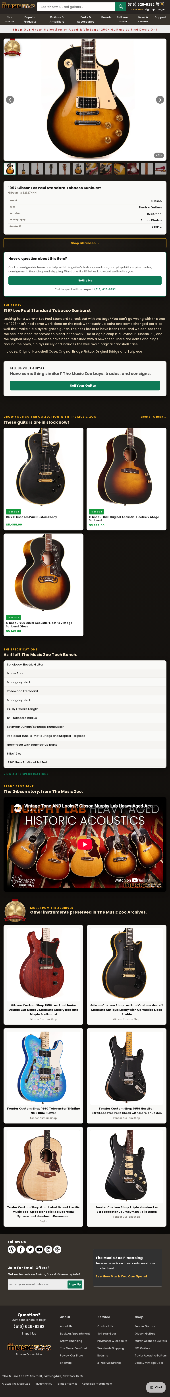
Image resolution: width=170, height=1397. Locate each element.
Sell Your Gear (106, 1333)
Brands (106, 17)
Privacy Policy (43, 1383)
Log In (162, 9)
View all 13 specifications (26, 774)
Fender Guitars (145, 1326)
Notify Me (85, 280)
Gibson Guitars (145, 1333)
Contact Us (105, 1326)
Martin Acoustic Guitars (151, 1341)
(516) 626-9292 (141, 4)
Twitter (30, 1249)
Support (160, 17)
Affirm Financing (71, 1341)
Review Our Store (71, 1355)
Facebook (21, 1249)
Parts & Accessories (86, 19)
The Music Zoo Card (73, 1348)
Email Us (29, 1333)
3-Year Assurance (109, 1363)
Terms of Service (66, 1383)
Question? (135, 9)
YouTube (39, 1249)
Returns (102, 1355)
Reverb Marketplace (12, 1249)
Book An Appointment (75, 1333)
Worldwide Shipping (110, 1348)
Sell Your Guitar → (85, 385)
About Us (66, 1326)
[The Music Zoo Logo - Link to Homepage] (18, 5)
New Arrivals (10, 19)
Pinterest (57, 1249)
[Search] (120, 6)
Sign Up (150, 9)
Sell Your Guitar (123, 19)
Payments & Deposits (112, 1341)
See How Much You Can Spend (121, 1276)
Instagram (48, 1249)
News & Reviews (143, 19)
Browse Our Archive (29, 1354)
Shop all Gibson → (85, 243)
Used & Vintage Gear (149, 1363)
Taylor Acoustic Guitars (151, 1355)
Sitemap (66, 1363)
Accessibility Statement (97, 1383)
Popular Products (30, 19)
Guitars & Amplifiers (57, 19)
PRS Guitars (142, 1348)
